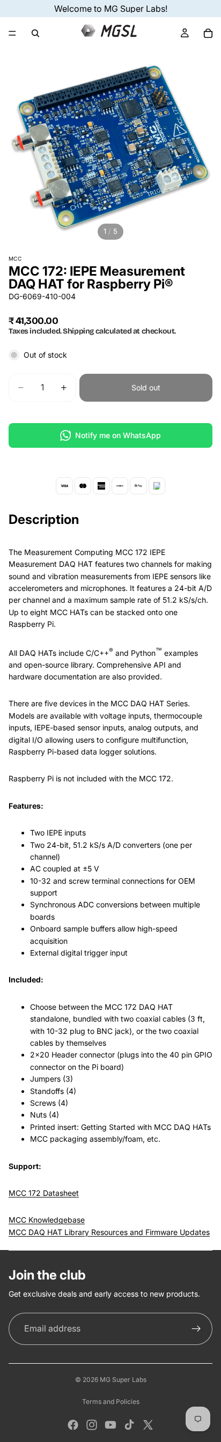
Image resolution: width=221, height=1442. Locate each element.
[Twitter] (148, 1424)
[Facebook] (73, 1424)
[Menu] (12, 33)
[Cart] (208, 33)
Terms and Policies (110, 1401)
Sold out (145, 387)
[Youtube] (110, 1424)
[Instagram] (91, 1424)
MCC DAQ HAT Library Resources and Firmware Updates (109, 1232)
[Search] (35, 33)
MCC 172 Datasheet (44, 1192)
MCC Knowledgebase (47, 1219)
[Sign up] (196, 1329)
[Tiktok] (129, 1424)
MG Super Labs (123, 1380)
